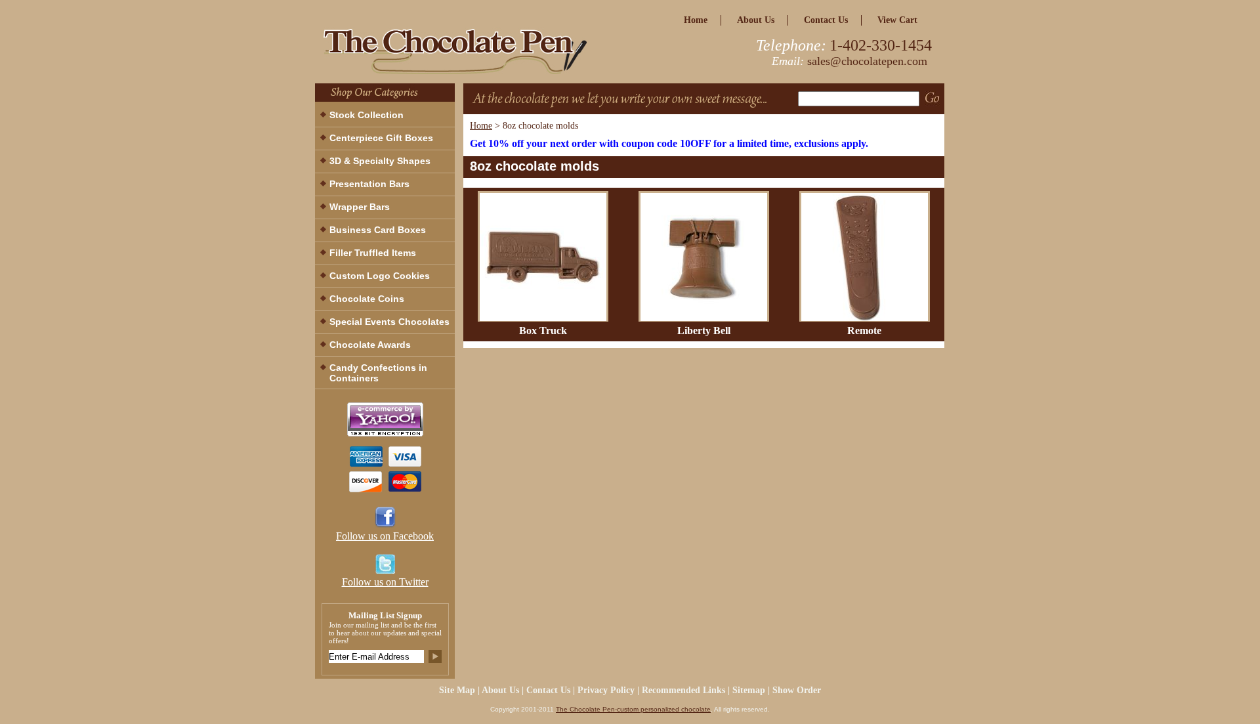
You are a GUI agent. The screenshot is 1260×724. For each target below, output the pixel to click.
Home (481, 126)
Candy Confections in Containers (378, 372)
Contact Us (826, 20)
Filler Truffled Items (372, 252)
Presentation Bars (369, 184)
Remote (864, 330)
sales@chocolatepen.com (867, 61)
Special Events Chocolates (389, 321)
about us (755, 20)
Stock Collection (366, 115)
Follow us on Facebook (385, 536)
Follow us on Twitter (385, 581)
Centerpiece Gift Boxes (381, 138)
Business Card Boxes (377, 229)
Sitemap (748, 690)
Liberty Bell (703, 330)
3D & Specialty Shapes (379, 161)
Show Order (796, 690)
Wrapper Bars (359, 207)
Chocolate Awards (370, 344)
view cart (897, 20)
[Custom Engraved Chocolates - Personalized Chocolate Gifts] (479, 55)
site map (457, 690)
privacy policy (606, 690)
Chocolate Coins (366, 298)
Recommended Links (683, 690)
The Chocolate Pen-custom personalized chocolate (633, 709)
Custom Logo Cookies (379, 275)
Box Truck (543, 330)
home (695, 20)
